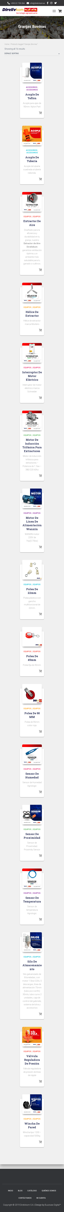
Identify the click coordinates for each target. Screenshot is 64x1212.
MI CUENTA (41, 1198)
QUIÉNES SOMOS (49, 1191)
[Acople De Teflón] (32, 72)
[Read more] (40, 112)
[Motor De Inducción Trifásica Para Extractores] (32, 420)
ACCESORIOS (31, 87)
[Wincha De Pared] (32, 1104)
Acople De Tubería (32, 159)
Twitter (55, 3)
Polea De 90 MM (32, 715)
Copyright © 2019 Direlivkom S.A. (18, 1205)
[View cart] (60, 11)
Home (6, 44)
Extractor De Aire (32, 223)
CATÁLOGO (32, 1191)
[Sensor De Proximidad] (32, 814)
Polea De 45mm (32, 658)
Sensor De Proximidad (32, 835)
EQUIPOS (27, 217)
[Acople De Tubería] (32, 135)
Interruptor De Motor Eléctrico (32, 375)
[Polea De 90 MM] (32, 694)
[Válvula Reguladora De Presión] (32, 1037)
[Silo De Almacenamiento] (32, 942)
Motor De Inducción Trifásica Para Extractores (32, 445)
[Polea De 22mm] (32, 570)
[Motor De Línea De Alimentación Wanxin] (32, 498)
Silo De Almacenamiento (32, 965)
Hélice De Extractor (32, 313)
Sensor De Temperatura (32, 899)
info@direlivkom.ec (37, 3)
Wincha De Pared (32, 1125)
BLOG (20, 1191)
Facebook (47, 3)
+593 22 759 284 (18, 3)
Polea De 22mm (32, 591)
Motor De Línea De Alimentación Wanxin (32, 523)
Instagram (51, 3)
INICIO (10, 1191)
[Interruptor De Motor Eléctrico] (32, 353)
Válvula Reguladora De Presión (32, 1059)
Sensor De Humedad (32, 775)
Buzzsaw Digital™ (53, 1205)
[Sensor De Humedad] (32, 754)
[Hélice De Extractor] (32, 292)
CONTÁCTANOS (25, 1198)
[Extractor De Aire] (32, 202)
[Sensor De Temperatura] (32, 878)
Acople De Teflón (32, 96)
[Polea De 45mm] (32, 637)
